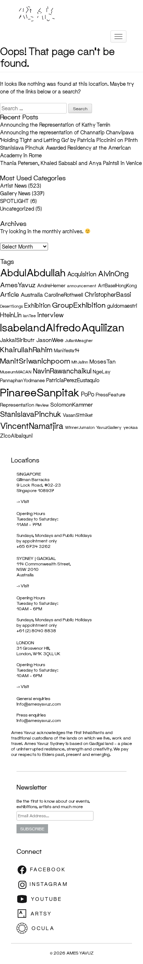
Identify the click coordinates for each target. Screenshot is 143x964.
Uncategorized (17, 209)
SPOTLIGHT (14, 201)
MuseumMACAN (16, 372)
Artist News (13, 186)
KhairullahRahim (26, 349)
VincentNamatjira (31, 426)
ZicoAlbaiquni (16, 436)
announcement (81, 285)
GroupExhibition (79, 304)
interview (50, 315)
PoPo (87, 394)
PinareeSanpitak (40, 392)
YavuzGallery (109, 427)
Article (9, 294)
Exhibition (37, 305)
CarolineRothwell (63, 295)
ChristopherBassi (108, 294)
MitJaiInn (80, 362)
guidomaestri (122, 306)
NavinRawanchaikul (62, 371)
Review (42, 405)
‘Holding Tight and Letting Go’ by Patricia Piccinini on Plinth (69, 140)
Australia (32, 294)
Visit (25, 501)
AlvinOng (113, 273)
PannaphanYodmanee (22, 380)
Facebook (44, 870)
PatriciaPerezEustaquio (72, 380)
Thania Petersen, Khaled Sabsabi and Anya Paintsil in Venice (71, 163)
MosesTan (102, 361)
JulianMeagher (79, 340)
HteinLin (11, 315)
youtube (44, 899)
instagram (44, 884)
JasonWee (49, 340)
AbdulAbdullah (33, 272)
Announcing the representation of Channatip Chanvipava (67, 132)
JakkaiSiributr (17, 340)
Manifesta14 (67, 350)
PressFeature (110, 394)
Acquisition (81, 274)
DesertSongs (11, 306)
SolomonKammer (71, 404)
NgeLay (102, 372)
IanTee (29, 315)
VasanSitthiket (78, 415)
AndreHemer (51, 285)
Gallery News (15, 193)
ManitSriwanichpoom (35, 360)
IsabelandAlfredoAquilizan (62, 327)
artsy (44, 913)
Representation (17, 405)
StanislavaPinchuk (30, 414)
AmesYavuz (18, 285)
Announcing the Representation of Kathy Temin (55, 125)
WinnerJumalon (80, 427)
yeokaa (130, 427)
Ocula (44, 928)
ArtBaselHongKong (117, 285)
